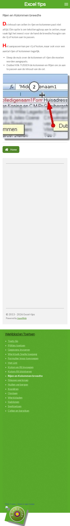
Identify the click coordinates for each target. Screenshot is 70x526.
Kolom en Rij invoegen (20, 367)
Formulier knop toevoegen (23, 358)
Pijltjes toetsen (16, 345)
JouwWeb (22, 318)
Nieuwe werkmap (18, 380)
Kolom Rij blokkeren (20, 371)
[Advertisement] (35, 200)
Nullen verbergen (18, 384)
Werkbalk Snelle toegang (22, 354)
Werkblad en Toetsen (20, 334)
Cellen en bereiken (18, 410)
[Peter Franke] (6, 508)
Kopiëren (13, 388)
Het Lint (12, 362)
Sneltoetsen (14, 406)
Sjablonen (13, 401)
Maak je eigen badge (26, 504)
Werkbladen (15, 397)
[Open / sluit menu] (66, 4)
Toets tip (13, 341)
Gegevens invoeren (19, 349)
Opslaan (13, 393)
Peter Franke (10, 504)
